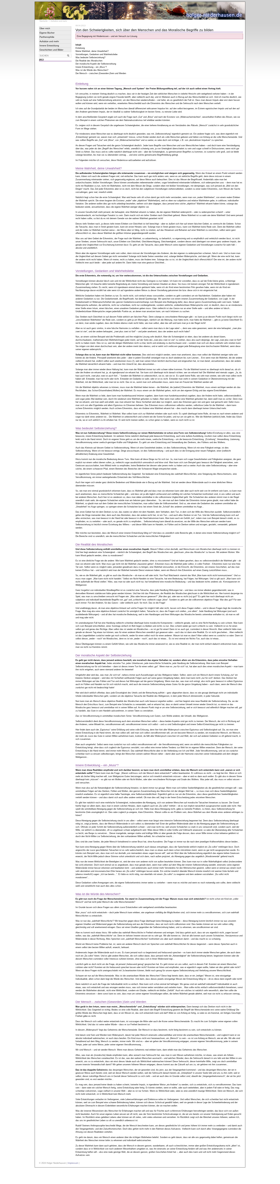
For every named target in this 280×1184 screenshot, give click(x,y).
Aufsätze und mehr (59, 21)
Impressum (73, 1163)
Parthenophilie (47, 37)
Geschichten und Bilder (51, 49)
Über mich (45, 28)
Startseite (43, 21)
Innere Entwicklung (49, 45)
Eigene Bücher (47, 32)
